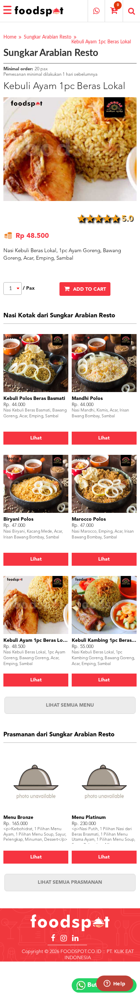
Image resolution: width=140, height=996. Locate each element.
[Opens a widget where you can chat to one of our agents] (114, 984)
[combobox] (12, 288)
